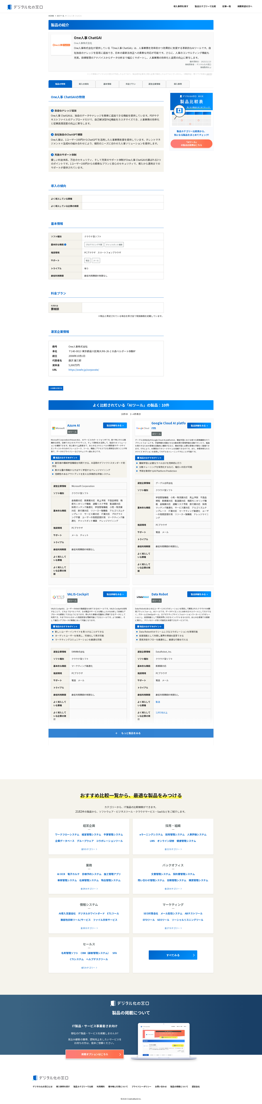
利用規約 (101, 1086)
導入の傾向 (84, 83)
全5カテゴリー (88, 967)
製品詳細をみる (114, 425)
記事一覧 (226, 6)
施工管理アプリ (112, 874)
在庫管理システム (89, 880)
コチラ (209, 74)
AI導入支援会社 (67, 913)
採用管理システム (175, 834)
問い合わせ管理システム (151, 880)
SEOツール (163, 920)
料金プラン (131, 83)
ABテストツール (194, 913)
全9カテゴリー (88, 849)
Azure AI (73, 425)
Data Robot (159, 594)
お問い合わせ (161, 1086)
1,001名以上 (162, 712)
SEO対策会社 (151, 913)
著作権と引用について (118, 1086)
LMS (152, 841)
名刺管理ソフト (69, 953)
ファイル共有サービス (105, 920)
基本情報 (107, 83)
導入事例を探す (180, 6)
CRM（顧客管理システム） (95, 953)
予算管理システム (113, 834)
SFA (115, 953)
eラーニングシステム (151, 834)
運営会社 (196, 1086)
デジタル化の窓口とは (42, 1086)
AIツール (60, 15)
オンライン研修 (165, 841)
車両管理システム (67, 880)
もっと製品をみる (131, 733)
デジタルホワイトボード (91, 913)
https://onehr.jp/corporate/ (84, 369)
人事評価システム (197, 834)
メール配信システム (171, 913)
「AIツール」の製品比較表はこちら (191, 143)
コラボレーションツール (109, 841)
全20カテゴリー (172, 888)
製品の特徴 (60, 83)
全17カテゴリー (172, 928)
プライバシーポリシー (141, 1086)
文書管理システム (161, 874)
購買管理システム (198, 880)
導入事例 (178, 83)
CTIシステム (77, 959)
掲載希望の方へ (244, 6)
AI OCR (61, 874)
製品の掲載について (179, 1086)
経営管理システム (91, 834)
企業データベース (64, 841)
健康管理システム (186, 841)
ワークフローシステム (67, 834)
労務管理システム (176, 880)
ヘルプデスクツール (97, 959)
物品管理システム (111, 880)
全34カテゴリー (88, 888)
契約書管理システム (184, 874)
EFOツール (149, 920)
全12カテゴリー (172, 849)
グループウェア (85, 841)
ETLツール (113, 913)
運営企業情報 (154, 83)
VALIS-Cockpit (78, 594)
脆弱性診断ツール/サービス (76, 920)
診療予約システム (91, 874)
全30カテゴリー (88, 928)
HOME (51, 15)
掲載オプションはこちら (94, 1054)
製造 (158, 701)
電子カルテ (73, 874)
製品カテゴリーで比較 (205, 6)
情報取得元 (205, 67)
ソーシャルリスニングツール (187, 920)
